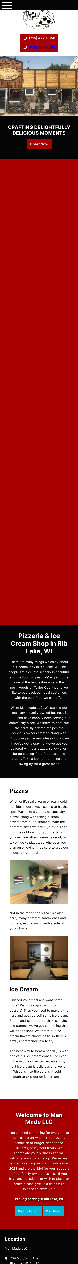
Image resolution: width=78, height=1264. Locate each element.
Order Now (39, 144)
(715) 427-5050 (42, 38)
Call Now (53, 1211)
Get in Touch (28, 1211)
